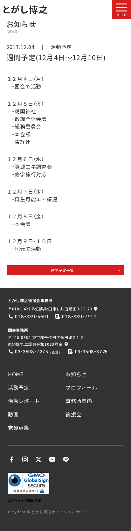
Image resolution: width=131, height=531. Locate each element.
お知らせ (76, 374)
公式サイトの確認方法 (24, 500)
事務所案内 (79, 401)
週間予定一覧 (62, 270)
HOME (16, 374)
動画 (13, 414)
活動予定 (61, 47)
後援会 (73, 414)
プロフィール (82, 387)
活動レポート (24, 401)
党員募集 (18, 427)
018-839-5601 (32, 316)
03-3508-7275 (31, 351)
